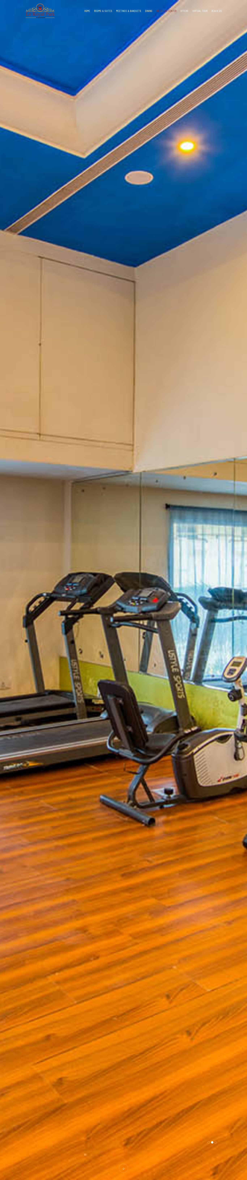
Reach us (217, 10)
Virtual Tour (200, 10)
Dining (148, 10)
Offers (184, 10)
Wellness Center (166, 10)
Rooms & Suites (103, 10)
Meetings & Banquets (128, 10)
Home (87, 10)
